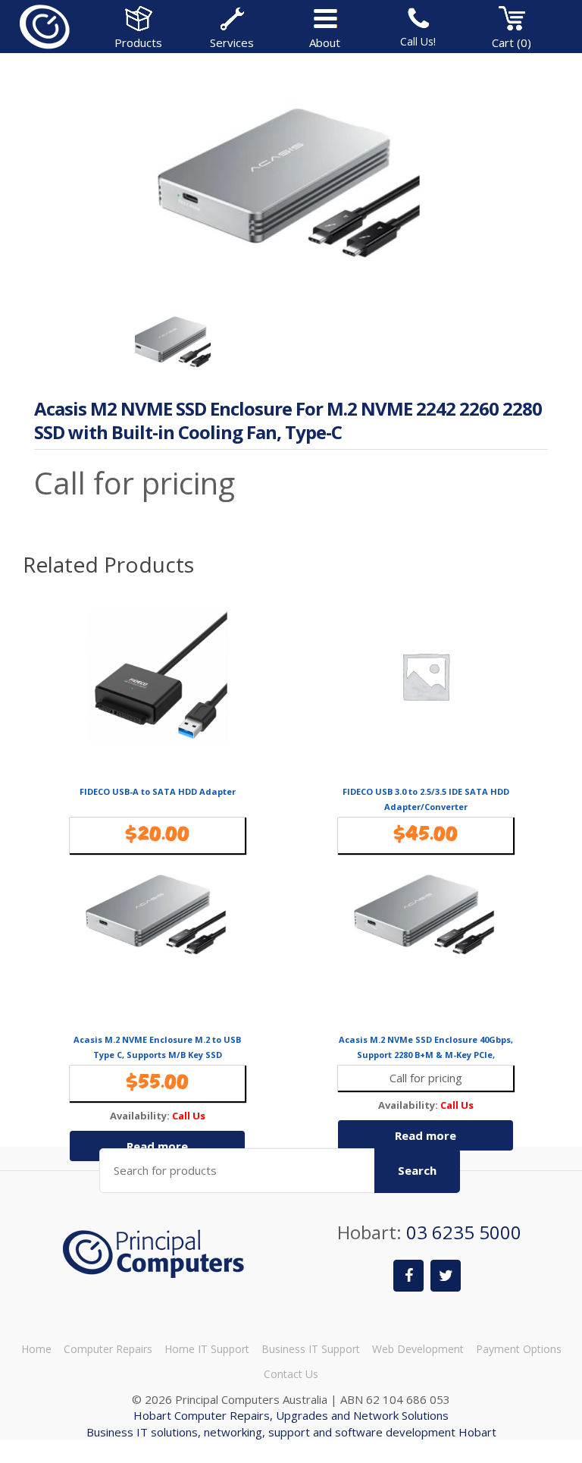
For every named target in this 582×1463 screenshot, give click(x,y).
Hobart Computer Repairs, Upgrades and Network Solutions (291, 1415)
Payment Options (519, 1349)
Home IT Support (206, 1349)
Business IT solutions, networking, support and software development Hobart (291, 1431)
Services (232, 42)
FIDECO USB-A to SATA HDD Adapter (158, 791)
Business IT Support (310, 1349)
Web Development (418, 1349)
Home (36, 1349)
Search (417, 1170)
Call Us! (418, 41)
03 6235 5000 (463, 1232)
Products (138, 42)
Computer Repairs (108, 1349)
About (324, 42)
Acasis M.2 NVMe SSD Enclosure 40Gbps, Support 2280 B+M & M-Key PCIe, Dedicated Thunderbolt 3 (426, 1055)
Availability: (140, 1116)
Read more (157, 1146)
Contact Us (291, 1374)
